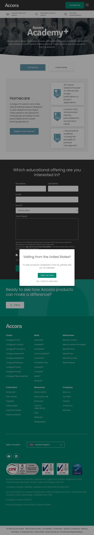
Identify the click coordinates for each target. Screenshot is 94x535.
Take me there (47, 275)
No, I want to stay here (47, 281)
